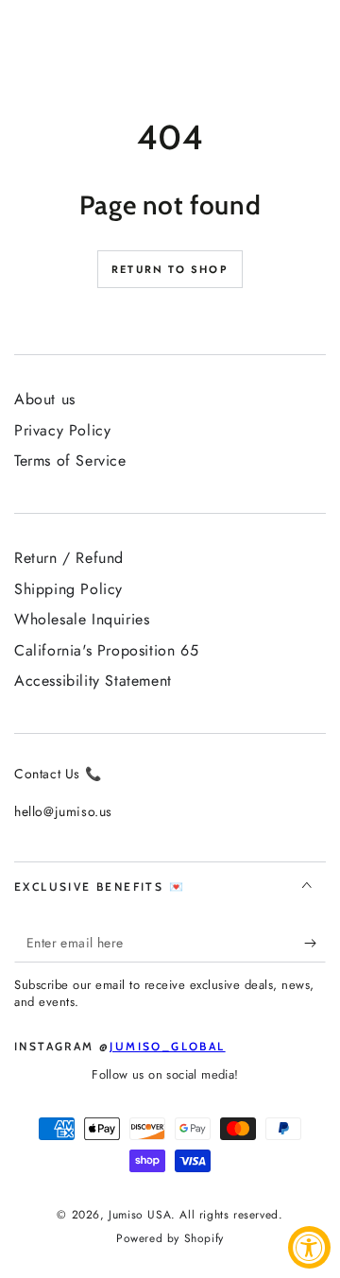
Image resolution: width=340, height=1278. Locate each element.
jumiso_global (167, 1046)
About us (45, 399)
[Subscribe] (315, 943)
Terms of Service (70, 460)
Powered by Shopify (170, 1239)
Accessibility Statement (93, 680)
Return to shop (170, 269)
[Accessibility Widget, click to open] (309, 1247)
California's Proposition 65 (106, 650)
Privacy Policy (62, 430)
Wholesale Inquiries (81, 619)
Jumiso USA (140, 1214)
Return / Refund (69, 558)
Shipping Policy (68, 589)
